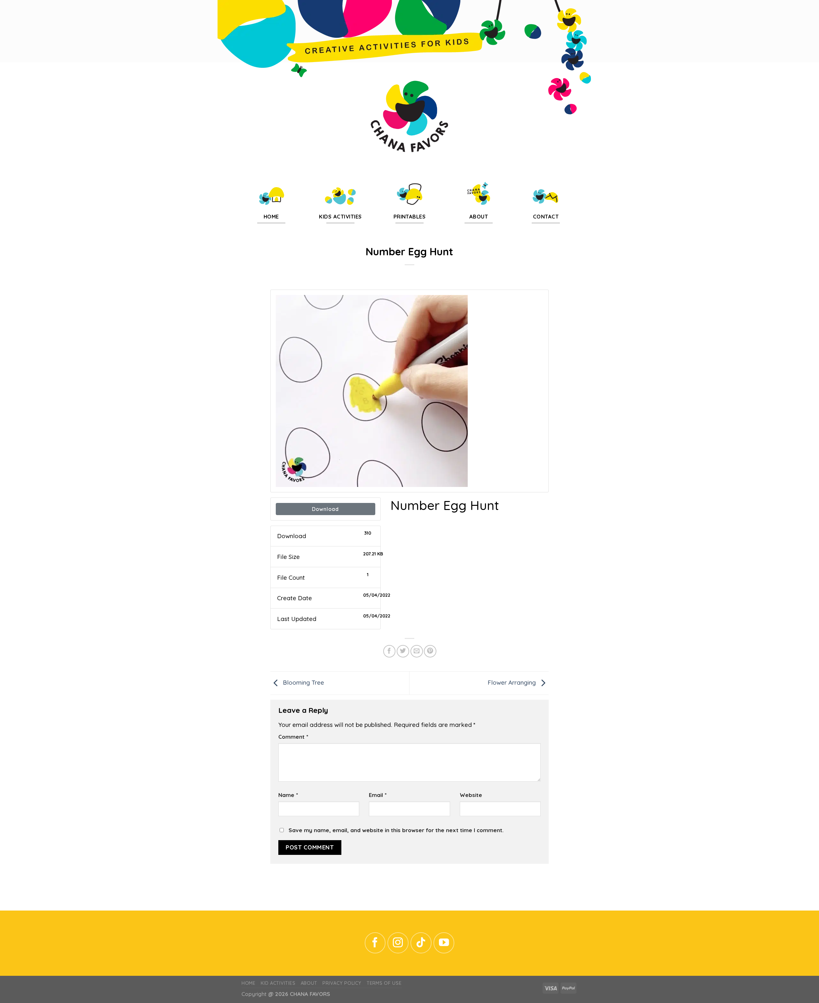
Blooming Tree (302, 682)
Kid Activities (278, 983)
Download (325, 509)
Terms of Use (384, 983)
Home (249, 983)
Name (288, 795)
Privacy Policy (341, 983)
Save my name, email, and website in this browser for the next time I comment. (396, 830)
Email (377, 795)
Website (471, 795)
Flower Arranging (512, 682)
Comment (293, 736)
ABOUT (309, 983)
